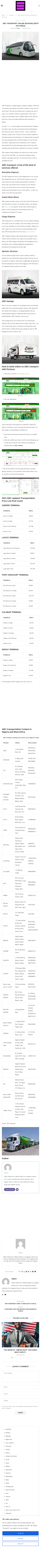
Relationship (9, 1476)
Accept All (20, 1533)
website (9, 126)
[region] (20, 1532)
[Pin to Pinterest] (26, 1271)
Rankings (8, 1436)
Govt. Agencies (10, 1443)
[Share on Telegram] (33, 1271)
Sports (7, 1463)
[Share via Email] (35, 1271)
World (7, 1483)
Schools (8, 1449)
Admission (8, 1513)
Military (8, 1466)
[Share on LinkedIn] (28, 1271)
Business (11, 15)
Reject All (20, 1544)
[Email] (17, 1189)
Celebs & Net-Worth (11, 1456)
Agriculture (9, 1469)
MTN (7, 1500)
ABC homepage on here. (22, 373)
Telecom (8, 1496)
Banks (7, 1480)
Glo (7, 1503)
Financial (8, 1473)
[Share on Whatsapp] (30, 1271)
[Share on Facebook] (22, 1271)
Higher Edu (9, 1439)
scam (7, 1493)
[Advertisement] (20, 83)
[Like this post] (19, 1271)
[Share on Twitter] (24, 1272)
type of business (30, 231)
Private (7, 1459)
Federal (8, 1453)
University (8, 1446)
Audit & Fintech (10, 1490)
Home (3, 15)
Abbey (18, 28)
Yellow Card (7, 207)
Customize (20, 1538)
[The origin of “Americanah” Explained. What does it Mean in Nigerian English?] (20, 1334)
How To (8, 1506)
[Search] (39, 6)
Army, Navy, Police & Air (13, 1510)
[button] (3, 1340)
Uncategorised (9, 1486)
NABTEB (8, 1429)
